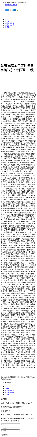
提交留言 (4, 435)
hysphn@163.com (11, 5)
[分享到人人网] (15, 10)
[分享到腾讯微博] (13, 10)
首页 (6, 19)
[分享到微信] (17, 10)
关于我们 (8, 21)
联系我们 (8, 27)
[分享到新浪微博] (10, 10)
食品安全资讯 (9, 25)
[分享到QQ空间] (8, 10)
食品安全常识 (9, 23)
